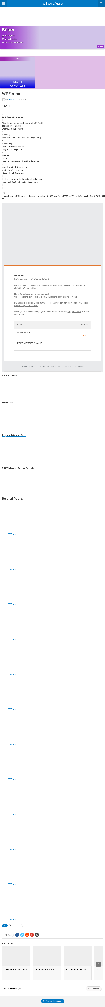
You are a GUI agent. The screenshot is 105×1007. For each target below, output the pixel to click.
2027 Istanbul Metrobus (15, 969)
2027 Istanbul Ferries (76, 969)
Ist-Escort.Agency (52, 3)
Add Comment (93, 989)
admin (11, 99)
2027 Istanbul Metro (45, 969)
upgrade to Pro (74, 311)
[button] (3, 3)
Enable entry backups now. (26, 305)
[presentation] (98, 964)
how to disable (78, 366)
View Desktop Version (53, 1001)
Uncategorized (15, 926)
